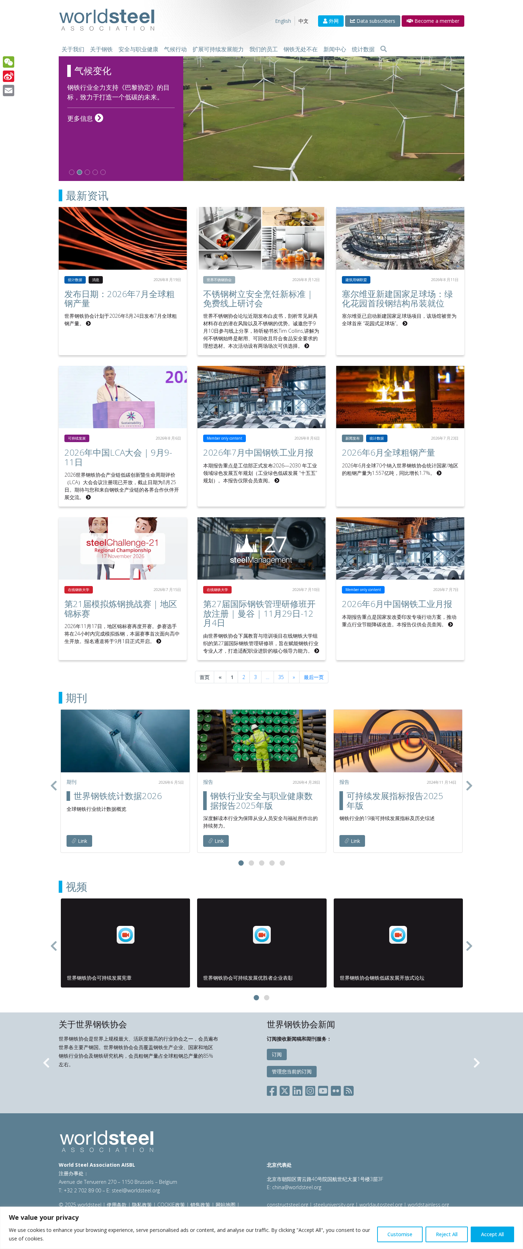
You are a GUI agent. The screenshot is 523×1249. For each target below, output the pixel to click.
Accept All (492, 1234)
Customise (399, 1234)
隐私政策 (142, 1204)
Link (81, 841)
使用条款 (117, 1204)
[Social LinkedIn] (297, 1089)
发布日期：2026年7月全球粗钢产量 (119, 298)
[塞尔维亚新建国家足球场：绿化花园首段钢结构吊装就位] (400, 238)
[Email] (8, 90)
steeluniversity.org (333, 1204)
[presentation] (53, 785)
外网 (333, 20)
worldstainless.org (428, 1204)
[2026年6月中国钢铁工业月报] (400, 548)
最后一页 (314, 677)
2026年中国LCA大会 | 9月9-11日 (118, 456)
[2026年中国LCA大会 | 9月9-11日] (123, 397)
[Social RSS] (349, 1089)
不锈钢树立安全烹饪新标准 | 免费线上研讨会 (257, 298)
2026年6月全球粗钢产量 (388, 452)
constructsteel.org (287, 1204)
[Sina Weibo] (8, 76)
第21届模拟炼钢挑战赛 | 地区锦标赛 (120, 608)
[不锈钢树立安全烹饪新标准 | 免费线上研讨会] (261, 238)
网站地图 (226, 1204)
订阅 (277, 1054)
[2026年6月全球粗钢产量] (400, 397)
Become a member (436, 20)
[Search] (383, 49)
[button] (241, 863)
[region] (261, 1228)
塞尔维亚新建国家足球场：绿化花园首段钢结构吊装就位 (397, 298)
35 (281, 677)
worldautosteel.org (381, 1204)
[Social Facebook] (273, 1089)
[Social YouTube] (323, 1089)
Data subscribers (375, 20)
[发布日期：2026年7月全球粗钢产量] (123, 238)
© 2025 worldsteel (81, 1204)
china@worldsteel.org (296, 1187)
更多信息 (85, 128)
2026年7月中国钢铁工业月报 (258, 452)
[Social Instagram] (310, 1089)
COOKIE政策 (171, 1204)
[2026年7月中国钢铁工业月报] (261, 397)
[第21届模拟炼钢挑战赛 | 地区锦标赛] (123, 548)
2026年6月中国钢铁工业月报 (397, 604)
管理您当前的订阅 (292, 1071)
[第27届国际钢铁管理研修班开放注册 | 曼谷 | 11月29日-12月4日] (261, 548)
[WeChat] (8, 62)
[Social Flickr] (336, 1089)
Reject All (447, 1234)
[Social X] (285, 1089)
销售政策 (200, 1204)
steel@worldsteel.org (136, 1190)
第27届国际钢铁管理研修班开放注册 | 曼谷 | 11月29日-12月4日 (259, 613)
